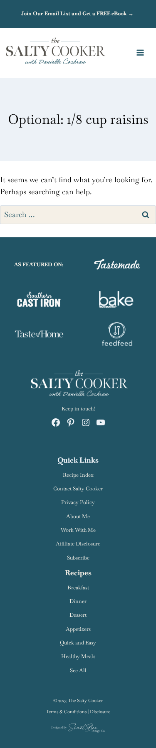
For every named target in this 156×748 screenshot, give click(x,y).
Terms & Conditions (66, 711)
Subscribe (78, 557)
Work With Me (78, 529)
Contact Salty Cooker (78, 488)
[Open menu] (144, 52)
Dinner (78, 601)
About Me (78, 516)
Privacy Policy (78, 502)
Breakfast (78, 587)
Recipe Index (78, 474)
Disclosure (100, 711)
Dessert (78, 614)
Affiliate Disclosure (78, 543)
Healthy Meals (78, 656)
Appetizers (78, 628)
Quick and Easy (78, 642)
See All (78, 670)
